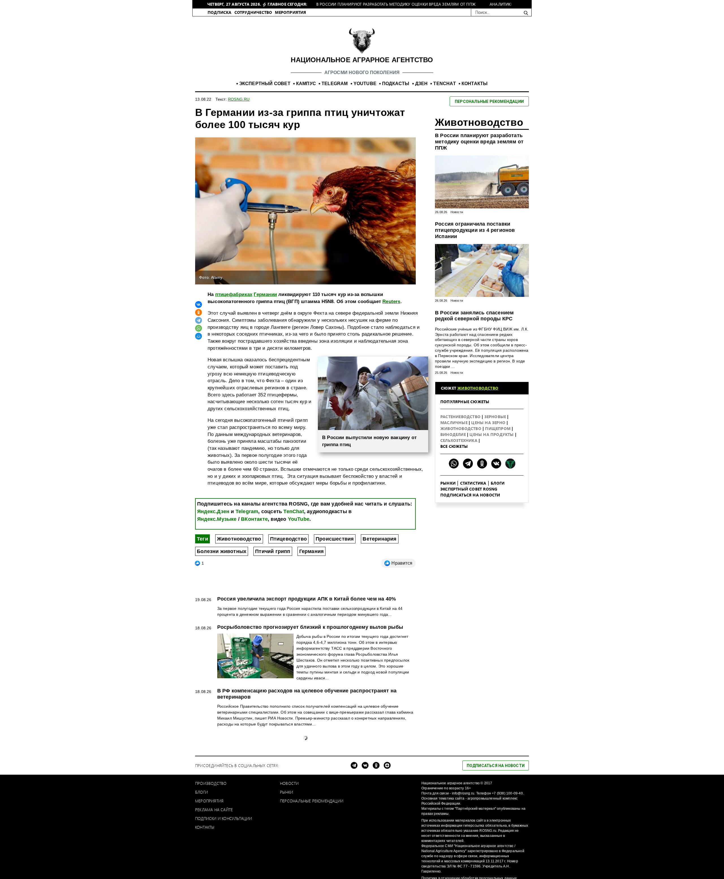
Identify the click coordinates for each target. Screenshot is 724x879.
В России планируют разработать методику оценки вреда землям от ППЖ (479, 147)
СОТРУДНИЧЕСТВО (253, 18)
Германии (265, 300)
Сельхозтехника (459, 446)
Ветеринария (380, 545)
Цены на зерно (489, 428)
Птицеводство (288, 545)
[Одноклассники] (198, 318)
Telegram (247, 517)
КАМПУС (306, 89)
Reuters (391, 307)
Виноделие (453, 440)
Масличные (454, 428)
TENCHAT (444, 89)
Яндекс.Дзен (213, 517)
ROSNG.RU (239, 105)
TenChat (293, 517)
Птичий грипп (272, 557)
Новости (457, 218)
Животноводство (239, 545)
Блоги (498, 489)
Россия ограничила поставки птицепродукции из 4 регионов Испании (475, 236)
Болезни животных (221, 557)
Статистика (473, 489)
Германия (311, 557)
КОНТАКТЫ (475, 89)
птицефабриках (234, 300)
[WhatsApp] (198, 334)
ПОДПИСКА (220, 18)
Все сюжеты (454, 452)
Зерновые (495, 422)
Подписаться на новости (470, 501)
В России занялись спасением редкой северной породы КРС (474, 322)
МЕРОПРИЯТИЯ (290, 18)
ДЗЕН (421, 89)
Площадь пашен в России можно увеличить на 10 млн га (290, 743)
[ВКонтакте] (198, 310)
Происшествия (335, 545)
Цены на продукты (492, 440)
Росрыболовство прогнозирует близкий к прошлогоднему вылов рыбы (310, 633)
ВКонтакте (254, 525)
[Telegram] (198, 326)
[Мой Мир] (198, 342)
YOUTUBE (365, 89)
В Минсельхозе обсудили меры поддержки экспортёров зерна (298, 864)
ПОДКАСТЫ (396, 89)
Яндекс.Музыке (217, 525)
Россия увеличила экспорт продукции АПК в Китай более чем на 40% (306, 605)
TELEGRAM (335, 89)
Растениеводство (461, 422)
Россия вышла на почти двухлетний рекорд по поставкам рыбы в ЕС (307, 803)
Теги (202, 545)
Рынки (448, 489)
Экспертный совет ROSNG (468, 495)
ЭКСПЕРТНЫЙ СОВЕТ (264, 89)
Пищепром (498, 434)
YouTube (298, 525)
